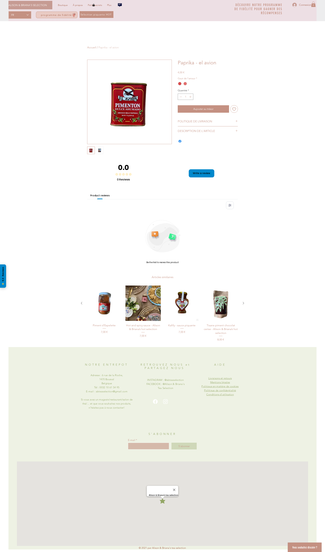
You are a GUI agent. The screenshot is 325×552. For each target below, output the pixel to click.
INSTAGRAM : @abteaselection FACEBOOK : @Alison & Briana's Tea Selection (165, 384)
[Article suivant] (243, 303)
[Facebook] (155, 401)
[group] (162, 313)
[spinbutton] (185, 97)
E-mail (131, 440)
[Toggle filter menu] (230, 205)
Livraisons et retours (220, 378)
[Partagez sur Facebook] (180, 141)
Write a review (201, 173)
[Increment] (191, 97)
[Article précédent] (82, 303)
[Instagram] (165, 401)
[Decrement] (180, 97)
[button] (313, 4)
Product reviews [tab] (100, 195)
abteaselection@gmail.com (111, 391)
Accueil (91, 47)
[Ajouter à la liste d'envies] (234, 109)
